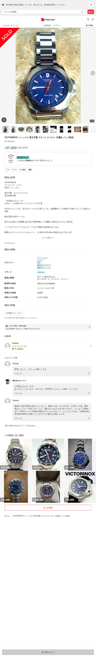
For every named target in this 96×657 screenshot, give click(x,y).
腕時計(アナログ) (44, 265)
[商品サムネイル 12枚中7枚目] (53, 129)
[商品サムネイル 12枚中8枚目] (61, 129)
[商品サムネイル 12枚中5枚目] (37, 129)
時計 (39, 262)
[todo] (92, 19)
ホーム (7, 515)
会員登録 (47, 25)
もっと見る (48, 507)
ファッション (42, 257)
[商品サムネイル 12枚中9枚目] (69, 129)
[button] (88, 19)
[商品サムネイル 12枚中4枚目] (29, 129)
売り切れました (48, 652)
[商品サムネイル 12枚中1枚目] (5, 129)
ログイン (57, 25)
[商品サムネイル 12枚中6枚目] (45, 129)
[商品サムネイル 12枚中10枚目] (77, 129)
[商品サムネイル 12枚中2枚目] (13, 129)
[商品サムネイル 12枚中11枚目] (85, 129)
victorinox (41, 272)
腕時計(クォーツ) (44, 267)
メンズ (39, 260)
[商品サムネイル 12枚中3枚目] (21, 129)
